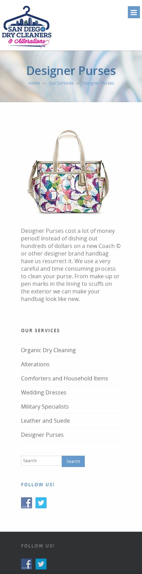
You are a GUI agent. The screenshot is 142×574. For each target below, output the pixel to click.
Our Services (61, 83)
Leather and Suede (45, 420)
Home (34, 83)
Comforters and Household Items (64, 378)
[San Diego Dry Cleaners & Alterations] (26, 48)
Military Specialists (45, 406)
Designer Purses (42, 434)
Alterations (35, 364)
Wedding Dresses (44, 392)
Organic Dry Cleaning (48, 350)
